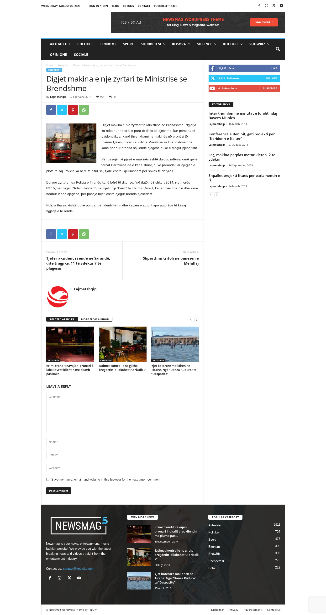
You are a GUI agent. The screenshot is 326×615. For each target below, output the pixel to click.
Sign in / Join (98, 6)
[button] (278, 49)
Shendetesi (151, 44)
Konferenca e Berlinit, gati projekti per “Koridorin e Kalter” (242, 136)
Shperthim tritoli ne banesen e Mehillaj (171, 261)
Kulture (230, 44)
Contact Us (273, 609)
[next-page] (196, 319)
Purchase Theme (165, 6)
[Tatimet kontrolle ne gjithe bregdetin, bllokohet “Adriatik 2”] (123, 344)
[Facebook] (259, 5)
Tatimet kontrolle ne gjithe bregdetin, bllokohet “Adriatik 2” (122, 368)
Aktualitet (60, 44)
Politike (84, 44)
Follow (271, 78)
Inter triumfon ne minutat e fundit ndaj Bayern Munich (243, 115)
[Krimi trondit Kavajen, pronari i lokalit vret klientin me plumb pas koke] (70, 344)
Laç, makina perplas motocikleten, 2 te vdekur (242, 157)
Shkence (204, 44)
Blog (115, 6)
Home (49, 65)
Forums (128, 6)
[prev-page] (191, 319)
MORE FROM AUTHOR (95, 319)
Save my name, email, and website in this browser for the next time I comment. (106, 479)
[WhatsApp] (84, 110)
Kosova (179, 44)
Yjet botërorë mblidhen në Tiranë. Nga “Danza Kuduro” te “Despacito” (173, 370)
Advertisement (253, 609)
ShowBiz (257, 44)
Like (274, 68)
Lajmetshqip (58, 96)
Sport (128, 44)
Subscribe (270, 88)
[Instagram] (266, 5)
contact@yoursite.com (78, 568)
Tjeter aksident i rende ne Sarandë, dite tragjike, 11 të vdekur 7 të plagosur (78, 263)
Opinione (58, 54)
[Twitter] (274, 5)
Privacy (233, 609)
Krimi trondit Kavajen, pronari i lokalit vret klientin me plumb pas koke (69, 370)
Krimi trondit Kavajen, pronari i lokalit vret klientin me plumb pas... (176, 531)
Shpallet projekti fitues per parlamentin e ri (244, 177)
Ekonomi (108, 44)
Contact (144, 6)
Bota (211, 568)
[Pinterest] (73, 110)
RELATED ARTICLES (62, 319)
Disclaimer (217, 609)
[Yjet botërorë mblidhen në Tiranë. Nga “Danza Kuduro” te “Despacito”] (175, 344)
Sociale (81, 54)
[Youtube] (281, 5)
